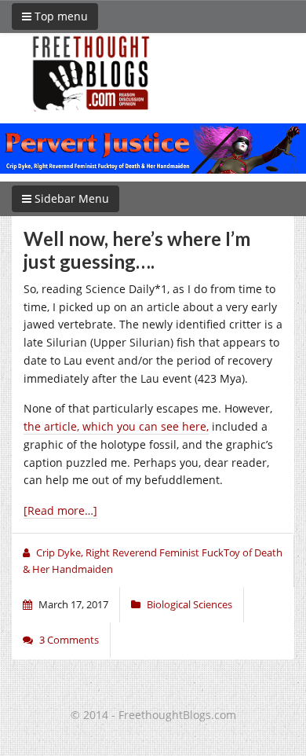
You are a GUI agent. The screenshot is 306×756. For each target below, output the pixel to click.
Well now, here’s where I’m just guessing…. (137, 250)
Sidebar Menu (70, 198)
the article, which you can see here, (116, 426)
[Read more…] (60, 510)
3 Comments (69, 640)
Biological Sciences (189, 604)
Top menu (59, 16)
